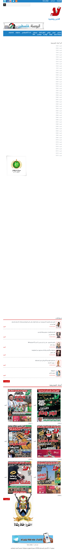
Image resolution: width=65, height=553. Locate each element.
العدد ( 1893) (59, 108)
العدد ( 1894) (59, 106)
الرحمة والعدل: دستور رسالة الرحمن (46, 332)
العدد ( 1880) (59, 137)
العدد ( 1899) (59, 95)
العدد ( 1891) (59, 113)
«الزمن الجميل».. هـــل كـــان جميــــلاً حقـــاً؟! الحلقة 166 (41, 342)
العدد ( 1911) (59, 68)
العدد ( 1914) (59, 61)
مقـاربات (17, 32)
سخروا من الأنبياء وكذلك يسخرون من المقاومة (43, 350)
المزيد (4, 326)
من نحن (53, 0)
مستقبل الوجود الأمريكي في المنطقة (45, 360)
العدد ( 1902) (59, 88)
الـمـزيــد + (6, 381)
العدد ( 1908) (59, 75)
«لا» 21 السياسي (26, 32)
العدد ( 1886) (59, 124)
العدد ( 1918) (59, 52)
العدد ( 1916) (59, 57)
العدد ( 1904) (59, 84)
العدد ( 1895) (59, 104)
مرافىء (39, 34)
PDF (34, 34)
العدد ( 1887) (59, 122)
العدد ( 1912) (59, 66)
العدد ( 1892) (59, 110)
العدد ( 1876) (59, 146)
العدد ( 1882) (59, 133)
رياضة (50, 34)
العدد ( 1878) (59, 142)
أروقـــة (45, 34)
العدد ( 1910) (59, 70)
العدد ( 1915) (59, 59)
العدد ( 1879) (59, 139)
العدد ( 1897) (59, 99)
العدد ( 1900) (59, 93)
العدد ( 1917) (59, 55)
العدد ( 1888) (59, 119)
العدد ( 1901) (59, 90)
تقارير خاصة (42, 32)
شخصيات (11, 32)
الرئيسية (59, 0)
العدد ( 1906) (59, 79)
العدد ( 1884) (59, 128)
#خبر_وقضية (54, 19)
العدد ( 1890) (59, 115)
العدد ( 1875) (59, 148)
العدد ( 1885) (59, 126)
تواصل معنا (45, 0)
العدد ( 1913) (59, 63)
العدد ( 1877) (59, 144)
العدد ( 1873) (59, 153)
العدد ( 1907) (59, 77)
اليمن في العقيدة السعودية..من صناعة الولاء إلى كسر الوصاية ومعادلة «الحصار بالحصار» (33, 322)
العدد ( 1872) (59, 155)
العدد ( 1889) (59, 117)
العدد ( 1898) (59, 97)
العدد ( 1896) (59, 101)
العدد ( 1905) (59, 81)
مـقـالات (59, 318)
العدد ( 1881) (59, 135)
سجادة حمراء (57, 34)
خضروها (53, 370)
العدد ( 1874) (59, 151)
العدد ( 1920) (59, 48)
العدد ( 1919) (59, 50)
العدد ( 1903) (59, 86)
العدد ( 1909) (59, 72)
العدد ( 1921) (59, 46)
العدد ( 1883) (59, 131)
